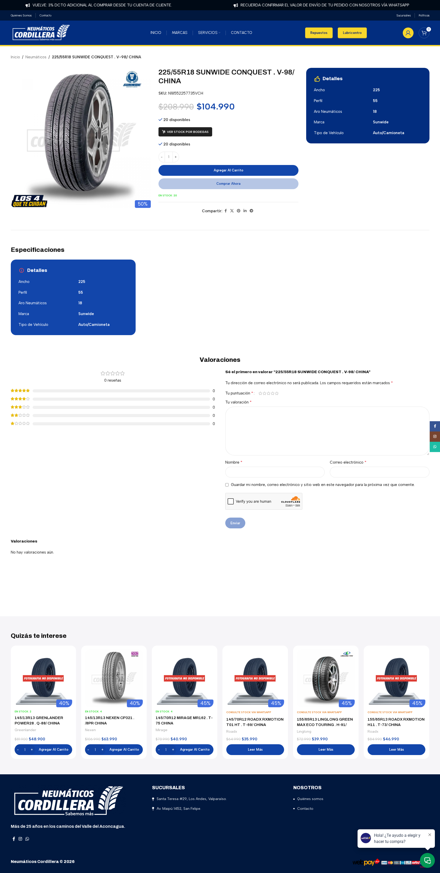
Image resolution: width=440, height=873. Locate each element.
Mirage (161, 730)
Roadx (231, 731)
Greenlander (25, 730)
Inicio (15, 57)
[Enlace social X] (232, 211)
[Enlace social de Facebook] (225, 211)
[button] (43, 749)
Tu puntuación (239, 393)
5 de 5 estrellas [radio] (277, 393)
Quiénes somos (310, 799)
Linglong (304, 731)
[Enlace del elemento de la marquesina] (87, 5)
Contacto (305, 808)
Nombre (233, 462)
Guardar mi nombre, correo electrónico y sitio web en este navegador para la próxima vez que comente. (323, 484)
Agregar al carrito (228, 170)
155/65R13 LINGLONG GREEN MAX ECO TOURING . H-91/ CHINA (325, 724)
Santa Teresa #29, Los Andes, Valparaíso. (192, 799)
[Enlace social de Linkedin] (245, 211)
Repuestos (318, 33)
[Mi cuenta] (408, 33)
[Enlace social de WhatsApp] (27, 839)
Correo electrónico (348, 462)
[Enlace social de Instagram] (20, 839)
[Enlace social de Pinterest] (238, 211)
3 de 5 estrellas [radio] (269, 393)
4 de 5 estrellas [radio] (273, 393)
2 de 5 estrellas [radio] (265, 393)
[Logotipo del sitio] (41, 32)
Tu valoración (238, 402)
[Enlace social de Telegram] (251, 211)
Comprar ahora (228, 184)
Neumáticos (35, 57)
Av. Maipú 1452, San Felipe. (179, 808)
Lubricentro (352, 33)
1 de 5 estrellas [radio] (260, 393)
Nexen (90, 730)
